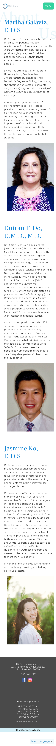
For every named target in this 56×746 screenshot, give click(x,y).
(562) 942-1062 (28, 674)
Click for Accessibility (28, 730)
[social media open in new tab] (25, 680)
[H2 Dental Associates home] (28, 6)
